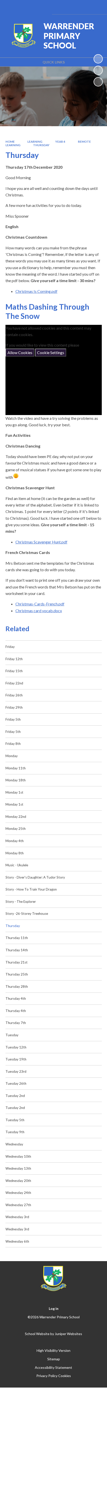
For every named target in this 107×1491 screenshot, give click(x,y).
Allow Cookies (19, 352)
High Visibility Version (53, 1350)
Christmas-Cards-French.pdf (39, 603)
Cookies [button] (64, 1376)
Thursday (41, 145)
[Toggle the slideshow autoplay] (98, 58)
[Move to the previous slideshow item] (98, 70)
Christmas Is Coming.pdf (36, 291)
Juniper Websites (68, 1334)
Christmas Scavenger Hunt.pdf (41, 541)
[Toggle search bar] (83, 7)
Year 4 (60, 141)
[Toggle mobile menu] (96, 7)
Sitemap (53, 1359)
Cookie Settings (50, 352)
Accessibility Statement (53, 1367)
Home (10, 141)
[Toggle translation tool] (70, 7)
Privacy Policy (46, 1376)
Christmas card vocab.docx (38, 610)
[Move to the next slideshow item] (98, 81)
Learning (34, 141)
